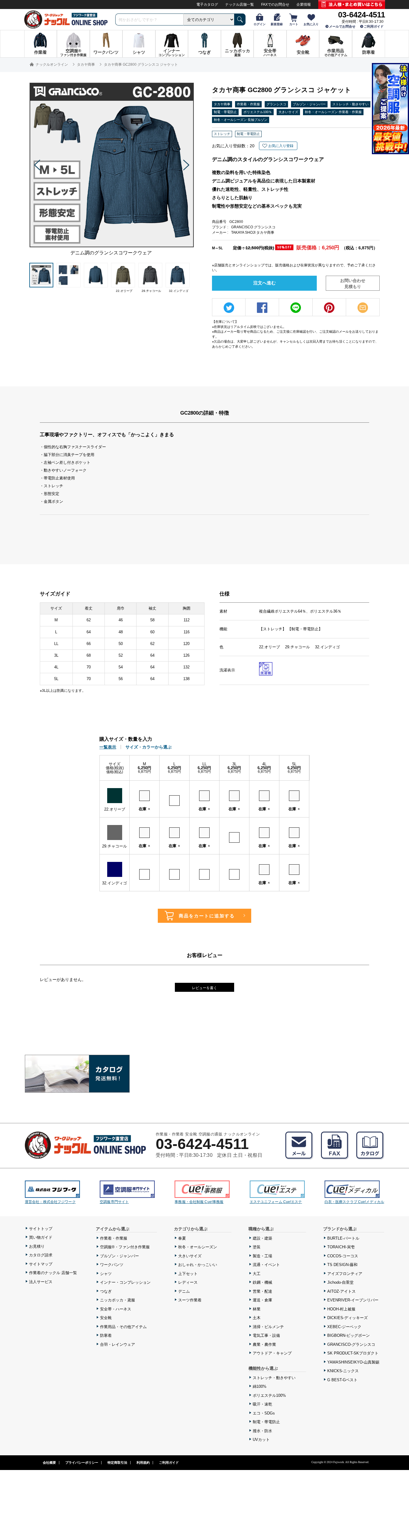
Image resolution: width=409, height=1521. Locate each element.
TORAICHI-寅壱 (341, 1247)
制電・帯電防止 (225, 112)
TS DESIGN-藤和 (342, 1264)
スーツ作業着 (190, 1300)
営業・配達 (262, 1291)
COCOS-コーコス (342, 1256)
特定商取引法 (117, 1462)
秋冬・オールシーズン (197, 1247)
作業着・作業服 (248, 104)
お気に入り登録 (280, 146)
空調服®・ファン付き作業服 (125, 1247)
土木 (256, 1318)
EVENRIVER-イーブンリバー (352, 1300)
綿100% (259, 1386)
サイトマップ (40, 1264)
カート (293, 24)
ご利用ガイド (374, 26)
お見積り (37, 1246)
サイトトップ (40, 1228)
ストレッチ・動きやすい (350, 104)
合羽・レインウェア (117, 1344)
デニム (184, 1291)
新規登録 (277, 24)
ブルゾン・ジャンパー (309, 104)
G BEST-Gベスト (342, 1380)
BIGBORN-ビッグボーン (348, 1335)
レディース (188, 1282)
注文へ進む (264, 282)
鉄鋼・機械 (262, 1282)
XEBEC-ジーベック (344, 1326)
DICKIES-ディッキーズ (347, 1318)
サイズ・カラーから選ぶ (148, 747)
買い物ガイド (40, 1237)
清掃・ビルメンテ (268, 1326)
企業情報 (303, 4)
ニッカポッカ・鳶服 (117, 1300)
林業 (256, 1309)
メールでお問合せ (342, 26)
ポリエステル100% (269, 1395)
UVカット (261, 1439)
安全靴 (106, 1318)
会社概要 (49, 1462)
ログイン (260, 24)
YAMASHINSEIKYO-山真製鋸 (353, 1362)
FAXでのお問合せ (275, 4)
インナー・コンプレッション (125, 1282)
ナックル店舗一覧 (239, 4)
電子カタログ (207, 4)
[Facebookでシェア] (262, 307)
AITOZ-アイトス (341, 1291)
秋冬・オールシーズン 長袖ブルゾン (240, 120)
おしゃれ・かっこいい (197, 1264)
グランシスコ (276, 104)
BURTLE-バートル (343, 1238)
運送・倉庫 (262, 1300)
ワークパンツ (111, 1264)
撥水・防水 (262, 1431)
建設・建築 (262, 1238)
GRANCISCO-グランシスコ (351, 1344)
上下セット (188, 1273)
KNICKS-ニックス (343, 1371)
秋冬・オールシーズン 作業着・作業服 (333, 112)
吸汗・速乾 (262, 1404)
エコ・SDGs (264, 1413)
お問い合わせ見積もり (352, 283)
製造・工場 (262, 1256)
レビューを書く (204, 988)
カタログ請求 (40, 1255)
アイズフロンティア (344, 1273)
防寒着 (106, 1335)
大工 (256, 1273)
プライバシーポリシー (81, 1462)
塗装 (256, 1247)
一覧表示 (107, 747)
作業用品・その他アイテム (123, 1326)
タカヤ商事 (222, 104)
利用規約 (143, 1462)
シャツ (106, 1273)
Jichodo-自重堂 (340, 1282)
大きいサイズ (288, 112)
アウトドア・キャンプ (272, 1353)
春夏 (182, 1238)
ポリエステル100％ (257, 112)
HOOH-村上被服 (341, 1309)
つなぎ (106, 1291)
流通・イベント (266, 1264)
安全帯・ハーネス (115, 1309)
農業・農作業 (264, 1344)
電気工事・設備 (266, 1335)
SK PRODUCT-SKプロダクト (352, 1353)
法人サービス (40, 1282)
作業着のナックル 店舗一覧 (53, 1272)
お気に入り (311, 24)
